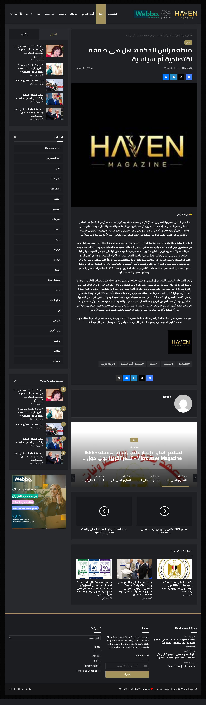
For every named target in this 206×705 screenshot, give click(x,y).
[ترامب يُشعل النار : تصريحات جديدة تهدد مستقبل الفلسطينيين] (54, 114)
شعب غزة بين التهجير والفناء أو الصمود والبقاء (29, 96)
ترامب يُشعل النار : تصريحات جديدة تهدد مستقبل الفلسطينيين (29, 112)
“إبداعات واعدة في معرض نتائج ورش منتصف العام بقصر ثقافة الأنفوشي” (30, 68)
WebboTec (124, 689)
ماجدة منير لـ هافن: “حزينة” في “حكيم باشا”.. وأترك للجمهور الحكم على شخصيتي (28, 51)
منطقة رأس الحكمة (131, 363)
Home (96, 660)
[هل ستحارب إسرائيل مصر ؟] (54, 85)
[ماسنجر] (166, 77)
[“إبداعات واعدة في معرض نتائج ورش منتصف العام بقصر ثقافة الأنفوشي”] (54, 69)
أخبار (100, 14)
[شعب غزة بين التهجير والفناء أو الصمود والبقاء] (54, 99)
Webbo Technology (140, 689)
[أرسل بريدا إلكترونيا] (183, 68)
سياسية (167, 363)
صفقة (153, 363)
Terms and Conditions (87, 670)
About (96, 655)
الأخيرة (23, 34)
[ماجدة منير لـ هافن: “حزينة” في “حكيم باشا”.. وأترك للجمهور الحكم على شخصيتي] (54, 51)
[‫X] (181, 77)
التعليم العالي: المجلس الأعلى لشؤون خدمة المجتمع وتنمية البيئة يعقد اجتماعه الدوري (134, 455)
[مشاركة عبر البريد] (119, 378)
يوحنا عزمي (107, 363)
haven (187, 68)
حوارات (73, 14)
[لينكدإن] (173, 77)
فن (38, 14)
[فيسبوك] (189, 77)
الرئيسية (112, 14)
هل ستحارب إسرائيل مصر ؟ (29, 80)
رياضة (62, 14)
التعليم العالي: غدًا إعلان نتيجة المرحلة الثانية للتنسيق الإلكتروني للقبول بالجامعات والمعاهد (176, 586)
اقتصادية (183, 363)
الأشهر (53, 34)
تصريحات (50, 14)
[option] (134, 454)
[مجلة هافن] (165, 14)
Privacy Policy (91, 665)
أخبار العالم (88, 14)
